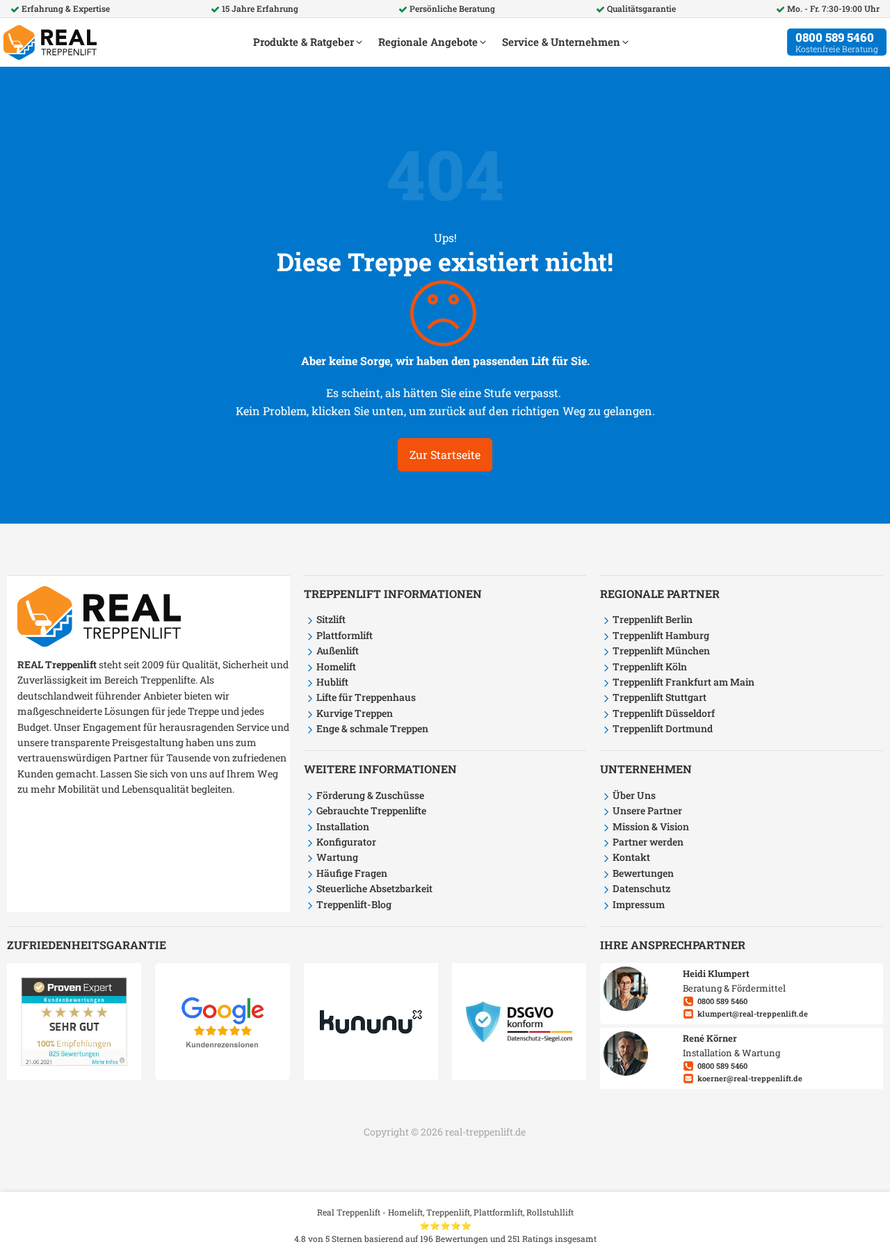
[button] (309, 42)
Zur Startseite (445, 454)
